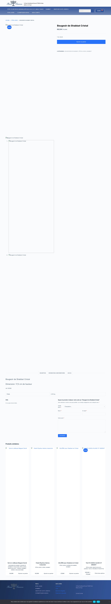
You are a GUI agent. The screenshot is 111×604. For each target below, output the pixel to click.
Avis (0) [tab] (69, 373)
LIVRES (43, 567)
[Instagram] (91, 598)
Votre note (59, 406)
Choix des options (100, 573)
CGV (57, 588)
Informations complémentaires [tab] (57, 373)
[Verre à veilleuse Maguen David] (17, 503)
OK (94, 601)
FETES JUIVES (10, 12)
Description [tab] (43, 373)
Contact (58, 586)
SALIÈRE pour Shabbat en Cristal (68, 563)
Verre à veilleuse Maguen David (17, 563)
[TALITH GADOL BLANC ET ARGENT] (93, 503)
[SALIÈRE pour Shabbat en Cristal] (68, 503)
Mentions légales (60, 591)
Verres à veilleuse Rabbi (17, 569)
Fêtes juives (82, 51)
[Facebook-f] (87, 598)
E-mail (84, 410)
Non (98, 601)
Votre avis (61, 418)
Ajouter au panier (81, 42)
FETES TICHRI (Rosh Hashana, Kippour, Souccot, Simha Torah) (25, 9)
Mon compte (36, 12)
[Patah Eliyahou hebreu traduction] (42, 503)
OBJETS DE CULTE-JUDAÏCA (61, 9)
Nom (59, 410)
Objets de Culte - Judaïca (14, 568)
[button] (49, 9)
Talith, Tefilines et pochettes (96, 568)
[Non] (109, 601)
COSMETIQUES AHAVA (23, 12)
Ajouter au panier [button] (23, 573)
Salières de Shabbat (71, 565)
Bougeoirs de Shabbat (71, 51)
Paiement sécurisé (61, 593)
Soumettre (62, 435)
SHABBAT (48, 9)
